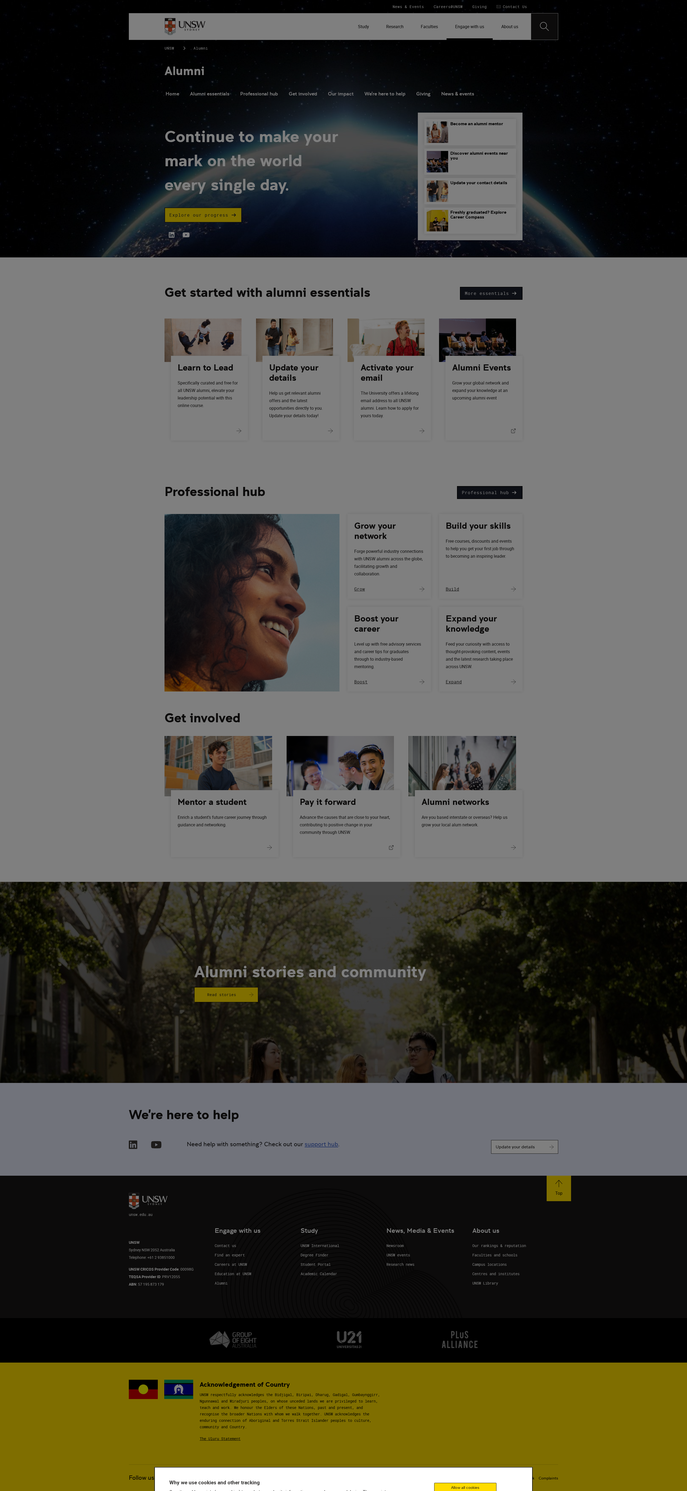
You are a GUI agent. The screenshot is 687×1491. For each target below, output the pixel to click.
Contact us (225, 1245)
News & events (457, 94)
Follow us (141, 1477)
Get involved (303, 94)
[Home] (185, 26)
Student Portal (316, 1264)
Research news (400, 1264)
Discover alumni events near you (479, 156)
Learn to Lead (205, 367)
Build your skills (478, 526)
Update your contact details (478, 182)
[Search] (544, 26)
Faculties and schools (494, 1254)
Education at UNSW (233, 1273)
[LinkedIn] (171, 235)
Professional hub (259, 94)
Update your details (294, 372)
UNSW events (398, 1254)
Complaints (548, 1478)
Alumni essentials (209, 94)
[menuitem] (363, 26)
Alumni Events (481, 367)
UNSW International (320, 1245)
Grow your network (375, 531)
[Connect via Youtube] (156, 1145)
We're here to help (384, 94)
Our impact (341, 94)
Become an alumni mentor (476, 123)
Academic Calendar (319, 1273)
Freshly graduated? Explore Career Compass (478, 215)
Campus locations (489, 1264)
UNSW (169, 48)
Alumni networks (455, 802)
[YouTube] (185, 235)
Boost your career (376, 623)
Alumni (184, 71)
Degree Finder (314, 1254)
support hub (321, 1144)
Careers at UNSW (231, 1264)
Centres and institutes (496, 1273)
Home (172, 94)
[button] (203, 215)
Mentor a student (212, 802)
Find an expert (230, 1254)
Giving (423, 94)
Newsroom (395, 1245)
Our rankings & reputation (499, 1245)
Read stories (221, 994)
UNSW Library (485, 1283)
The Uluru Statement (220, 1438)
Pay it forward (328, 802)
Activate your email (387, 372)
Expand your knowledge (471, 623)
